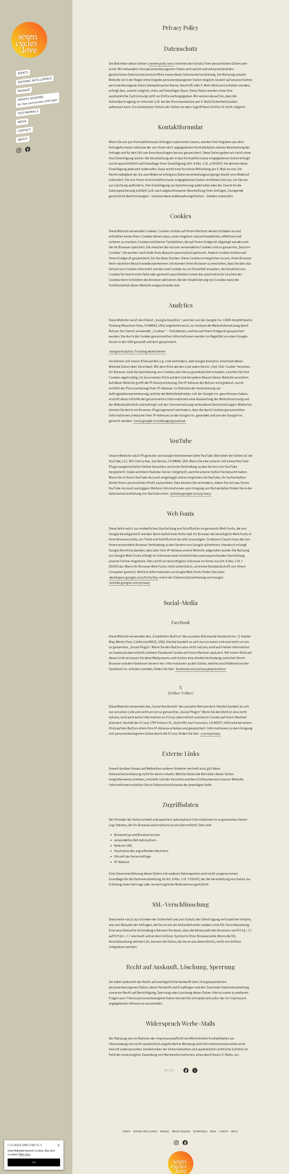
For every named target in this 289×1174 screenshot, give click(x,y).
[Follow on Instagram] (18, 150)
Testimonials (28, 112)
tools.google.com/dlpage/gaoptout (159, 421)
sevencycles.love (161, 63)
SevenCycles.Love (29, 40)
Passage (24, 90)
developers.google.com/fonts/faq (133, 577)
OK (34, 1162)
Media (22, 121)
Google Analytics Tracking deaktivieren (137, 351)
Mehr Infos (24, 1154)
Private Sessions (38, 100)
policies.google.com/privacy (190, 493)
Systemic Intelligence (35, 80)
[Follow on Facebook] (27, 149)
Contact (24, 130)
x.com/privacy (210, 733)
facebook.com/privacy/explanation (201, 669)
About (23, 139)
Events (23, 73)
